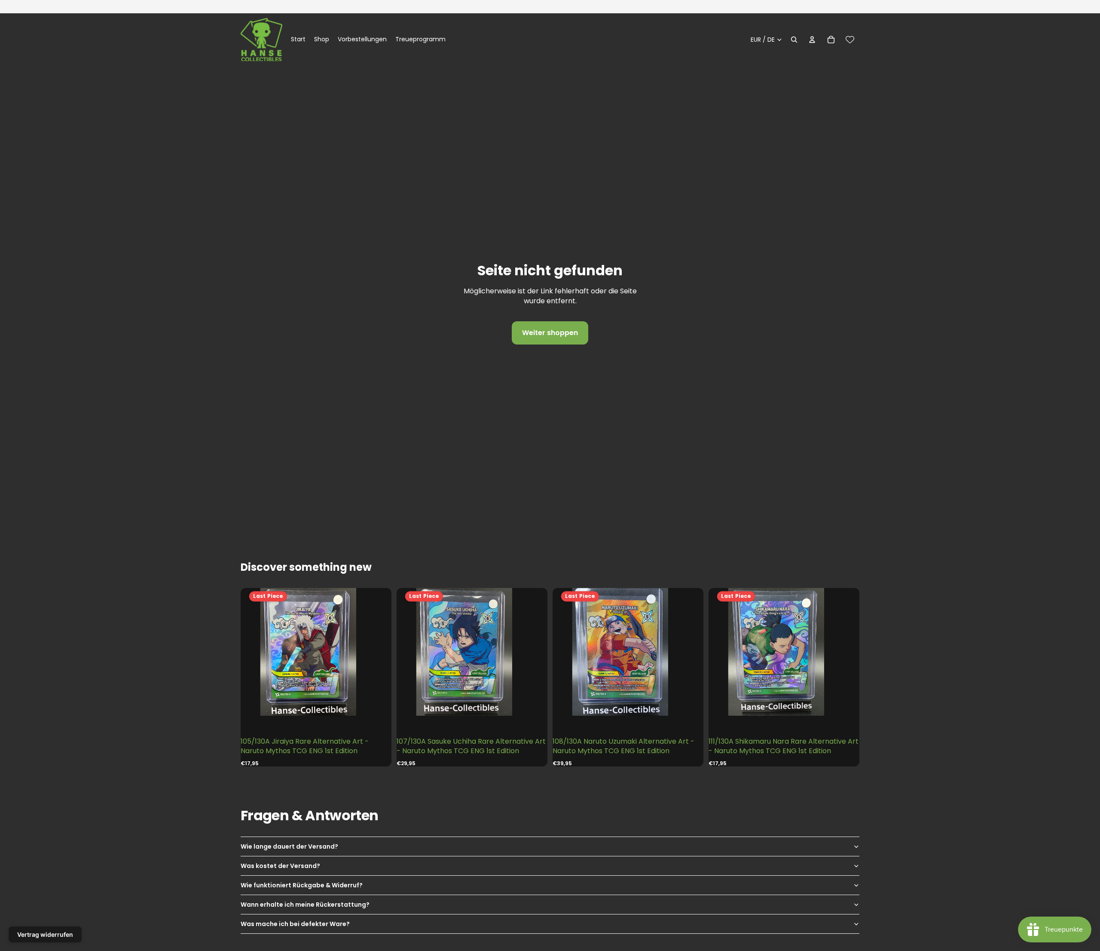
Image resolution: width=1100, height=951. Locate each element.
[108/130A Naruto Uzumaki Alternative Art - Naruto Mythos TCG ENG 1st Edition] (628, 652)
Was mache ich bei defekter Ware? (295, 924)
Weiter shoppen (550, 333)
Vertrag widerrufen (45, 934)
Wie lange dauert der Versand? (289, 846)
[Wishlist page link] (849, 39)
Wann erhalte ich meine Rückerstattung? (305, 904)
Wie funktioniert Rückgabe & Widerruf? (302, 885)
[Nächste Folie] (374, 652)
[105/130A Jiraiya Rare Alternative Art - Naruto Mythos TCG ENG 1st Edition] (316, 652)
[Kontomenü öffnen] (812, 39)
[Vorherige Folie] (258, 652)
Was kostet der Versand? (280, 866)
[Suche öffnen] (794, 39)
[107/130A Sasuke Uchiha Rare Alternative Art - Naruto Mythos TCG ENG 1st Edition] (472, 652)
